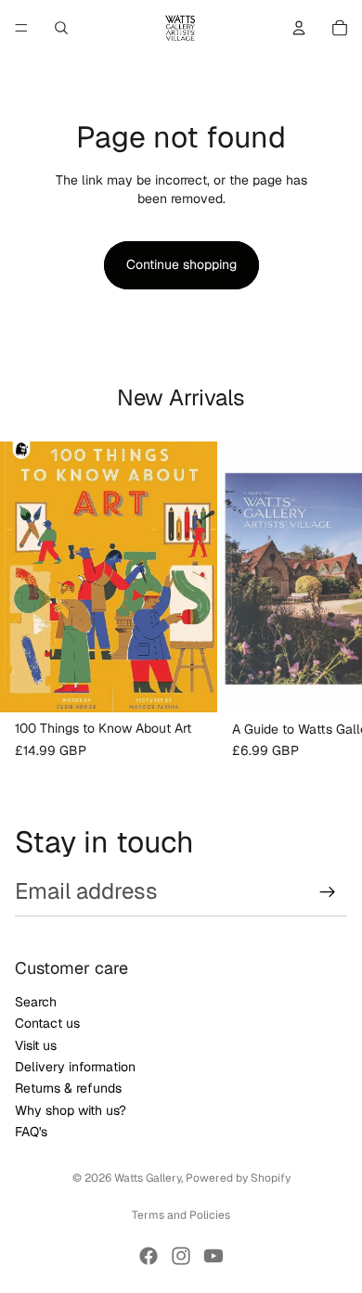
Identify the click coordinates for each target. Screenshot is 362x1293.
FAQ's (31, 1131)
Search (36, 1000)
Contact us (47, 1023)
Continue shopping (181, 264)
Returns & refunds (68, 1088)
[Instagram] (181, 1256)
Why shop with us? (70, 1109)
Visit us (36, 1044)
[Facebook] (148, 1256)
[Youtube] (213, 1256)
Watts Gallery (147, 1178)
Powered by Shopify (238, 1178)
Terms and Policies (181, 1215)
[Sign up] (327, 892)
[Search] (61, 27)
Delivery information (75, 1065)
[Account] (298, 27)
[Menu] (21, 27)
